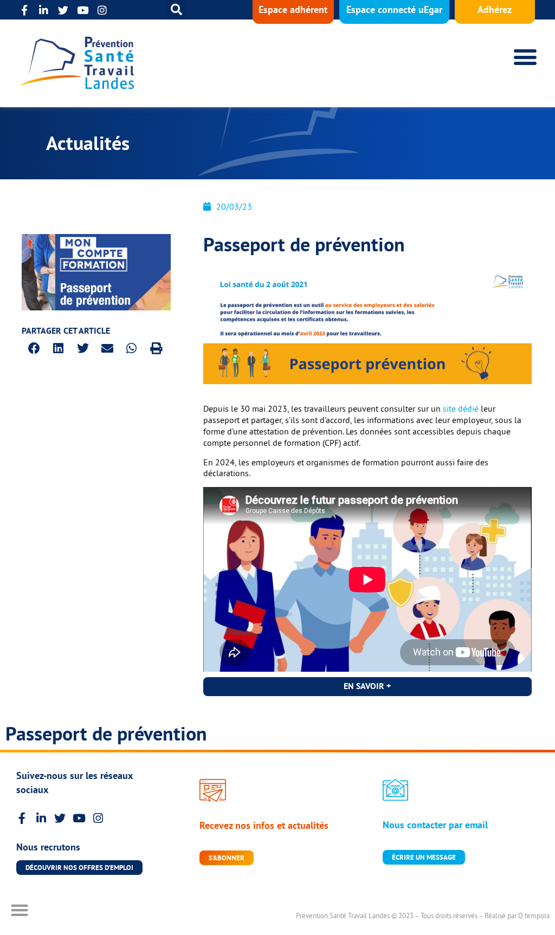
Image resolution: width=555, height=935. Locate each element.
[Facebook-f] (24, 10)
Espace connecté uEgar (394, 9)
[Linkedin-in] (43, 10)
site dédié (461, 408)
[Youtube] (83, 10)
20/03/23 (234, 206)
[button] (176, 10)
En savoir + (367, 686)
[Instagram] (102, 10)
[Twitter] (63, 10)
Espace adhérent (293, 9)
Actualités (88, 143)
